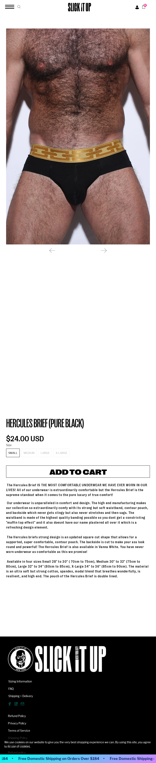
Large (45, 453)
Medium (29, 453)
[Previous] (52, 250)
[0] (142, 7)
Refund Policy (17, 716)
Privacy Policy (17, 723)
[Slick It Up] (57, 661)
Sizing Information (20, 681)
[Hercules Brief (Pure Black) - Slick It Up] (78, 136)
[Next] (104, 250)
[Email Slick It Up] (22, 704)
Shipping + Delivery (20, 696)
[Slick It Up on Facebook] (9, 704)
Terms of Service (19, 730)
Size (9, 445)
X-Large (61, 453)
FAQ (11, 688)
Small (12, 453)
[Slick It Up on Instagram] (16, 704)
